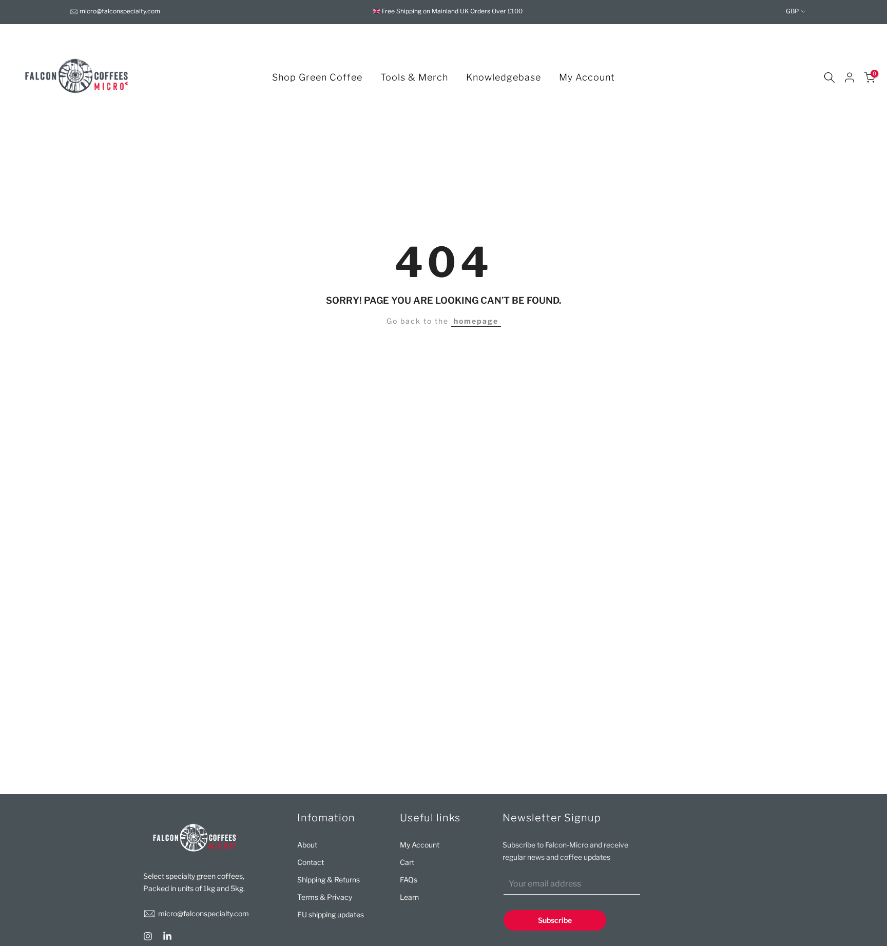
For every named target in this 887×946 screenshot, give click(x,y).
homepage (476, 321)
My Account (587, 77)
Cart (407, 862)
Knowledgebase (503, 77)
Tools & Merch (414, 77)
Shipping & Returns (328, 879)
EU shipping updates (330, 914)
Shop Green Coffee (317, 77)
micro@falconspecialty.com (120, 11)
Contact (310, 862)
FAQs (408, 879)
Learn (409, 897)
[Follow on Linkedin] (167, 936)
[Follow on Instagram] (147, 936)
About (307, 844)
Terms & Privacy (324, 897)
